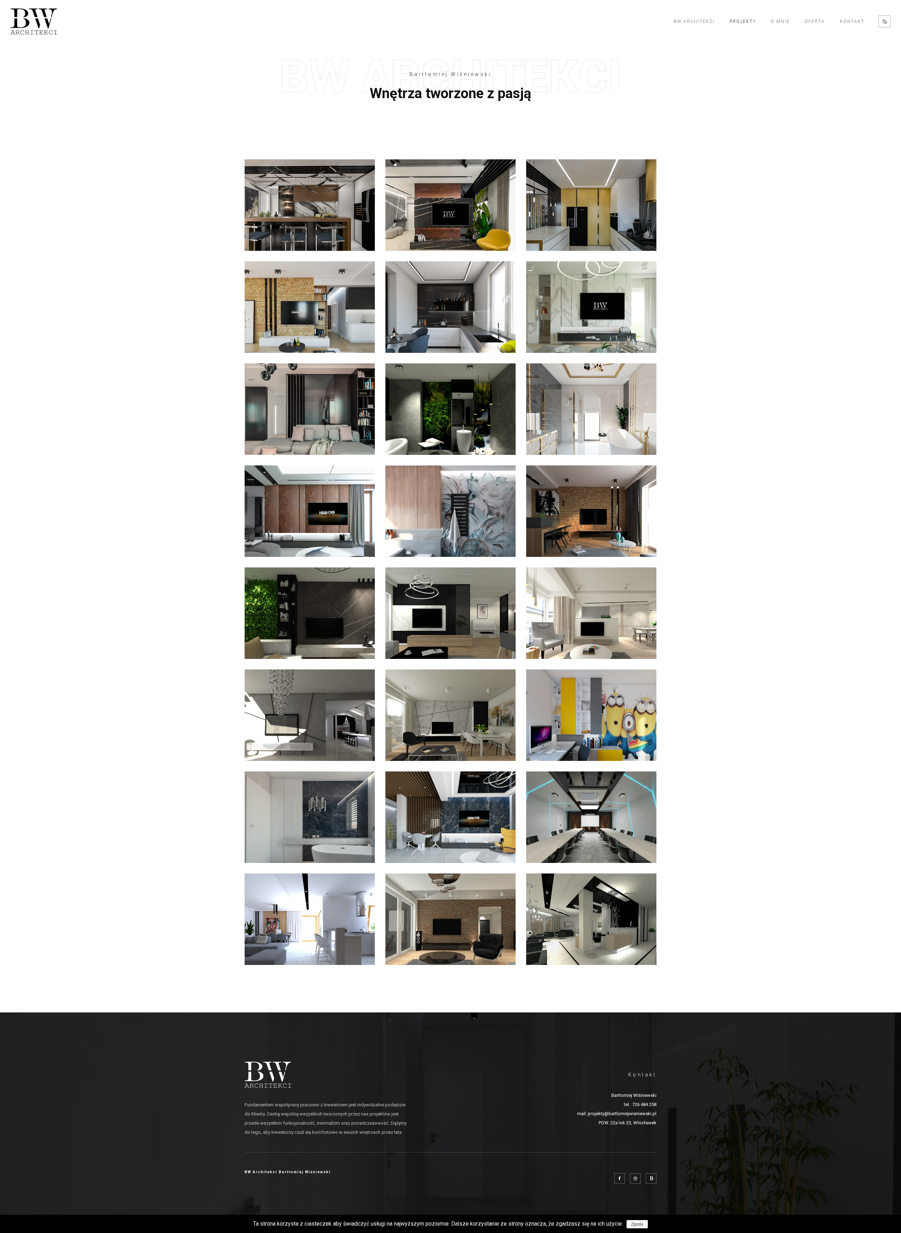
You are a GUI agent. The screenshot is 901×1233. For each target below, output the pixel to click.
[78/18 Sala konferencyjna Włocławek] (591, 817)
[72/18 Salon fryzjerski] (591, 919)
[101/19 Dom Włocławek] (591, 715)
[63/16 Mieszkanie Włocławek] (450, 919)
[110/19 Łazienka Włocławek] (310, 817)
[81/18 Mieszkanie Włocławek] (450, 715)
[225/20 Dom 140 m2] (450, 307)
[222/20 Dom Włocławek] (591, 307)
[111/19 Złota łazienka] (591, 409)
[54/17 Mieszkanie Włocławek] (591, 613)
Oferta (815, 21)
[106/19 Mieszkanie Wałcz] (591, 511)
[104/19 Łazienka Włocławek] (450, 511)
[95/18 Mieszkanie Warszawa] (310, 613)
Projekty (743, 21)
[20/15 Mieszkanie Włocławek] (310, 715)
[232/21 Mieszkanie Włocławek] (450, 205)
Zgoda (637, 1224)
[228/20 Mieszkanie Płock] (310, 307)
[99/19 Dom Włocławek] (310, 919)
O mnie (780, 21)
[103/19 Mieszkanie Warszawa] (310, 511)
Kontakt (852, 21)
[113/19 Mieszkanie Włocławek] (450, 817)
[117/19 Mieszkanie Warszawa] (310, 409)
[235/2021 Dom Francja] (310, 205)
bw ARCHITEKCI (694, 21)
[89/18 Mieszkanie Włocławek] (450, 613)
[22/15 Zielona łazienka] (450, 409)
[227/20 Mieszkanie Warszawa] (591, 205)
